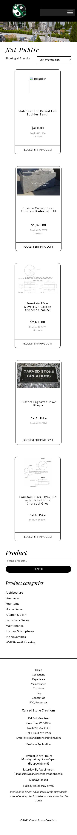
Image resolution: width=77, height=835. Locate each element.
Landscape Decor (17, 620)
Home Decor (14, 609)
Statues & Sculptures (20, 631)
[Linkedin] (49, 816)
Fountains (12, 603)
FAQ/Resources (38, 702)
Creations (38, 688)
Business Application (39, 744)
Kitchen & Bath (16, 614)
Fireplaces (12, 598)
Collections (38, 674)
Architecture (14, 592)
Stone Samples (16, 636)
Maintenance (15, 625)
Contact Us (38, 697)
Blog (38, 693)
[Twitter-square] (34, 816)
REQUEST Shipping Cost (38, 149)
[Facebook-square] (26, 816)
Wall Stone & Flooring (20, 642)
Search (38, 569)
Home (38, 669)
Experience (38, 679)
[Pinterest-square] (41, 816)
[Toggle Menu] (70, 12)
